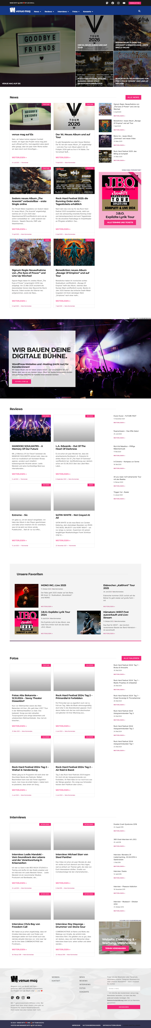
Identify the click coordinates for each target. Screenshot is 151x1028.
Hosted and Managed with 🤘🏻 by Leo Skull (26, 1025)
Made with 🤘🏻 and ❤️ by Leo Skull (22, 3)
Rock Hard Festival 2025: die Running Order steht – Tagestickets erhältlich (72, 201)
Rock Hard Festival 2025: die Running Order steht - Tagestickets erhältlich (92, 81)
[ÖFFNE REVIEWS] (53, 11)
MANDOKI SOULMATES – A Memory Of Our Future (27, 447)
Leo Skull (26, 991)
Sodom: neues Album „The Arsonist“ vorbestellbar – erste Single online (29, 201)
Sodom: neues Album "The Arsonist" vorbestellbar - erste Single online (131, 45)
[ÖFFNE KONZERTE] (92, 11)
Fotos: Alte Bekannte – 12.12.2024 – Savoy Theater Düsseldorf (27, 698)
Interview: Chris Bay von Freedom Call (26, 925)
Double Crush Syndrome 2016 (125, 824)
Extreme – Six (20, 515)
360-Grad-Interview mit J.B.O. (125, 839)
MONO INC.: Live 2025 (53, 585)
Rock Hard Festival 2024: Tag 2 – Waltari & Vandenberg (30, 768)
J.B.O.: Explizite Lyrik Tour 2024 (55, 613)
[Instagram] (118, 3)
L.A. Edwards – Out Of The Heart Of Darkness (71, 447)
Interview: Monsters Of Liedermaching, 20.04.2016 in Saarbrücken (125, 857)
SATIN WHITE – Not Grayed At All (73, 516)
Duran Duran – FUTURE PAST (125, 416)
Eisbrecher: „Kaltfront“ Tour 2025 (119, 587)
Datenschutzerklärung (115, 1000)
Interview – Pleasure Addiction (125, 886)
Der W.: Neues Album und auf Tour (73, 136)
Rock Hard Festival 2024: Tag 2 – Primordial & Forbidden (74, 697)
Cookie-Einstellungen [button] (131, 1025)
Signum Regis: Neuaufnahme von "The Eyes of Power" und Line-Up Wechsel (131, 81)
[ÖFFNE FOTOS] (79, 11)
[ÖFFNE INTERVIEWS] (68, 11)
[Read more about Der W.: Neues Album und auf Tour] (94, 33)
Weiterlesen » (19, 157)
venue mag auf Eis (11, 83)
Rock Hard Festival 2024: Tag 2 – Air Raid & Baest (74, 768)
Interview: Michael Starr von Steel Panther (72, 856)
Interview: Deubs (120, 871)
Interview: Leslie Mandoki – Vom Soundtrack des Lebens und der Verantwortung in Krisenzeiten (28, 858)
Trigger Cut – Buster (121, 492)
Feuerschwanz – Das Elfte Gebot (126, 431)
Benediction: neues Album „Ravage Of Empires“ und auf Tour (72, 273)
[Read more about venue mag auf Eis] (37, 51)
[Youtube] (124, 3)
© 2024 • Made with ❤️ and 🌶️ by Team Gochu (27, 1022)
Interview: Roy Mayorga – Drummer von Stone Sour (70, 925)
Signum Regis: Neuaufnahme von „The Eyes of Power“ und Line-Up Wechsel (29, 273)
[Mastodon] (107, 3)
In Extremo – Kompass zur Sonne (126, 462)
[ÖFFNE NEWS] (40, 11)
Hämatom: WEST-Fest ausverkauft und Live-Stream (116, 615)
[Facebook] (112, 3)
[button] (139, 11)
